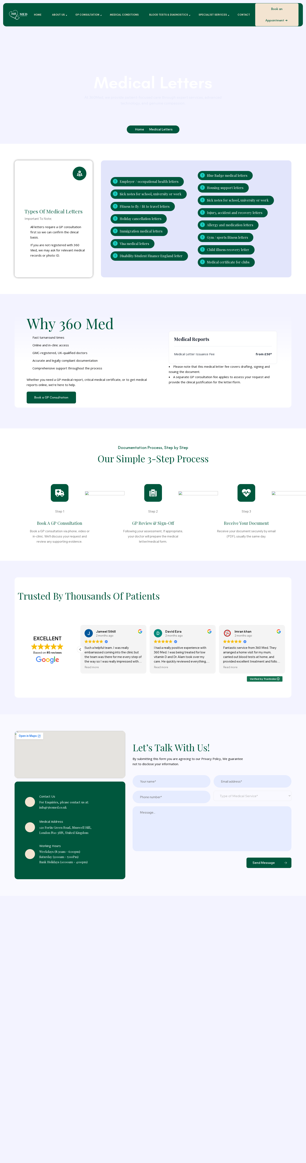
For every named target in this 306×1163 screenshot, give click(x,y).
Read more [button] (92, 667)
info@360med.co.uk (53, 807)
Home (139, 129)
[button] (80, 649)
